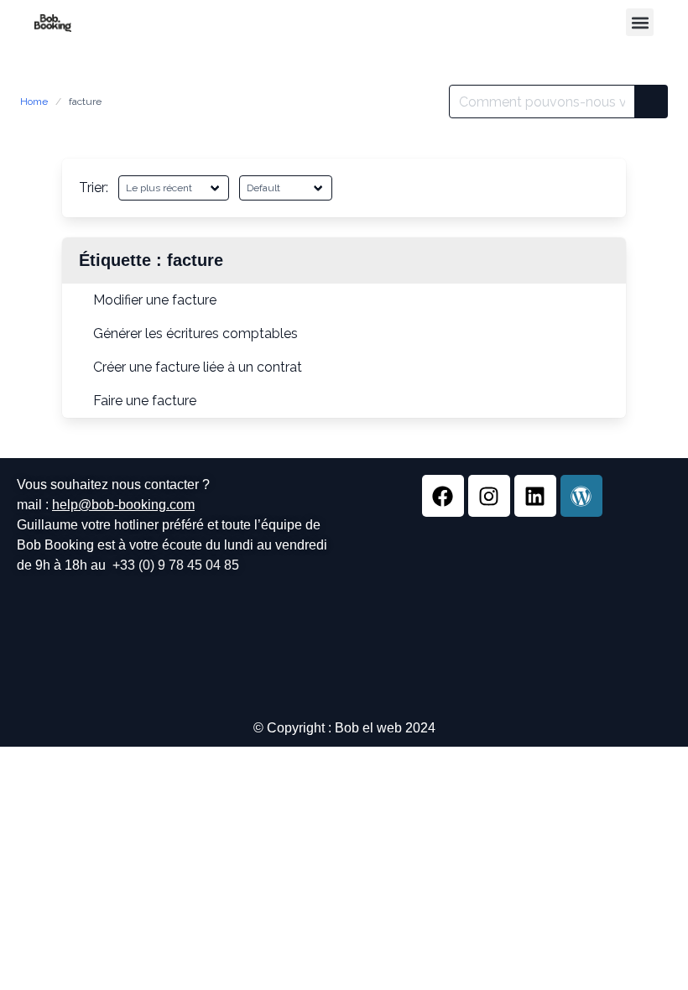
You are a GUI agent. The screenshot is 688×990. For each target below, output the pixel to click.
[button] (640, 22)
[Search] (651, 101)
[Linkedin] (535, 496)
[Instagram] (489, 496)
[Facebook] (443, 496)
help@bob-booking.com (123, 505)
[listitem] (344, 300)
